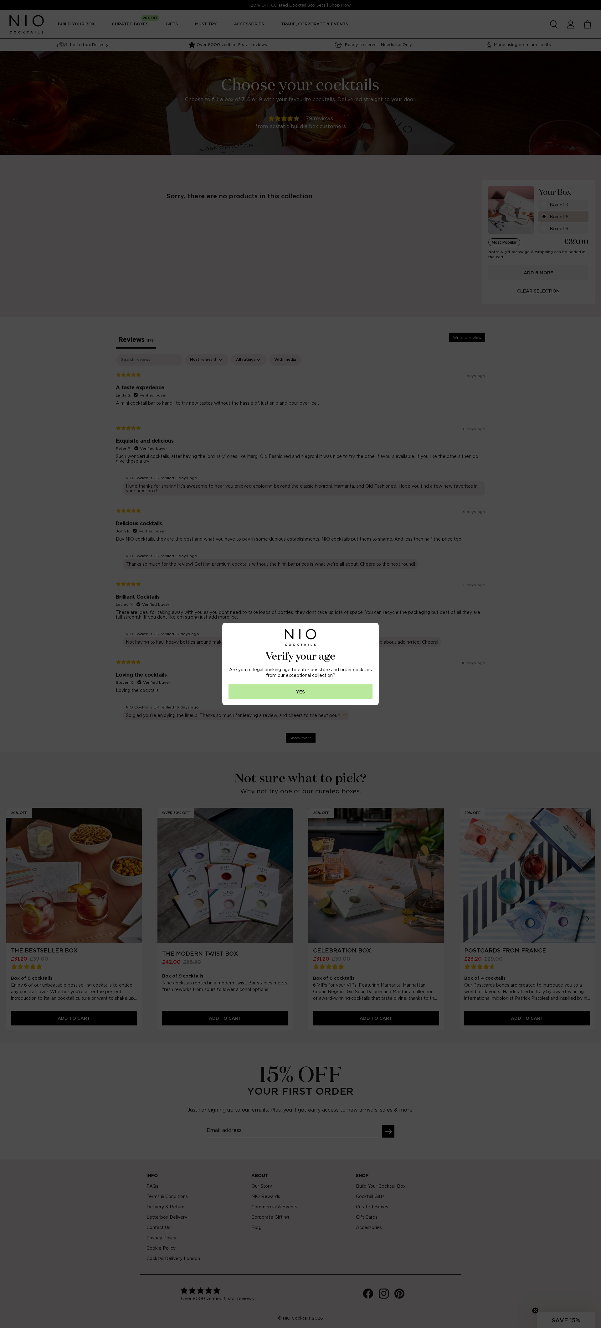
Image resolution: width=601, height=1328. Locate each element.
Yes (300, 692)
